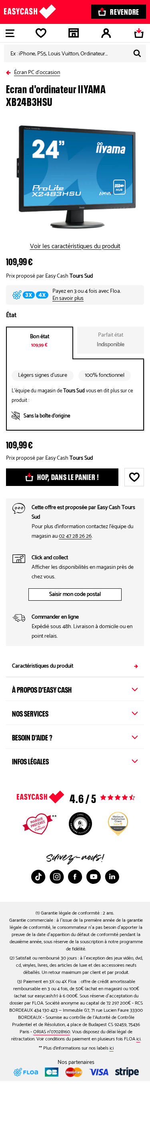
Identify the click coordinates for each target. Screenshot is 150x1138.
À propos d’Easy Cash (42, 689)
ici (138, 1039)
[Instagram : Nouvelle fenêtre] (57, 877)
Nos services (30, 713)
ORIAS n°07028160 (51, 1032)
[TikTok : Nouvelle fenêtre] (38, 877)
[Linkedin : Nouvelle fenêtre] (112, 877)
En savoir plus (68, 298)
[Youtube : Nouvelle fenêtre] (93, 877)
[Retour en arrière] (10, 71)
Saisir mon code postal (75, 594)
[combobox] (75, 53)
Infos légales (30, 760)
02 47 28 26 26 (75, 536)
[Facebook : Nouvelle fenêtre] (75, 877)
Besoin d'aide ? (32, 736)
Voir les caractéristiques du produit (75, 246)
